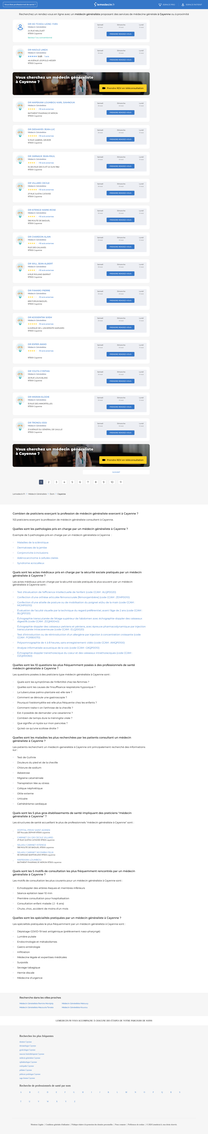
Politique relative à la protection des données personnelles (92, 1125)
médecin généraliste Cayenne (29, 1058)
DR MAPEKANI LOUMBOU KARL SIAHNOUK (51, 102)
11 (121, 482)
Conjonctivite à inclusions (32, 552)
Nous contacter (120, 1125)
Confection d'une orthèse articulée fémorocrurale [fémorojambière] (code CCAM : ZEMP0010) (73, 597)
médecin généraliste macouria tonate (36, 1007)
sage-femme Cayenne (27, 1078)
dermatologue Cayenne (27, 1046)
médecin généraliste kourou (75, 1007)
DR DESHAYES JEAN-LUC (41, 129)
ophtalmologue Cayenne (28, 1062)
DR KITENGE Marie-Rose (42, 210)
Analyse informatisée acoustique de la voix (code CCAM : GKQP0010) (58, 647)
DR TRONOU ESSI (37, 422)
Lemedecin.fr (19, 494)
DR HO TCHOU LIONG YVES (43, 24)
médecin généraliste (37, 494)
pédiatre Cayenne (25, 1070)
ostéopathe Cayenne (26, 1066)
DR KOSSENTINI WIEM (40, 317)
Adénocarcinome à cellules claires (37, 558)
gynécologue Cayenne (27, 1050)
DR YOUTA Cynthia (39, 371)
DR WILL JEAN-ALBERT (40, 263)
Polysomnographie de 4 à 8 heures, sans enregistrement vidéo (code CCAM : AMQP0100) (71, 642)
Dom (52, 494)
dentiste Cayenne (25, 1042)
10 (112, 482)
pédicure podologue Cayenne (29, 1074)
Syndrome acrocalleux (30, 563)
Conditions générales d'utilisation (57, 1125)
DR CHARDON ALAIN (39, 236)
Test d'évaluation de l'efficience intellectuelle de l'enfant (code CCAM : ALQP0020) (66, 592)
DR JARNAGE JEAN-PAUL (41, 156)
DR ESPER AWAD (37, 344)
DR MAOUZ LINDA (38, 49)
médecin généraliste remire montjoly (36, 1003)
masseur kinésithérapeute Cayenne (31, 1054)
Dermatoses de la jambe (32, 547)
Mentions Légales (37, 1125)
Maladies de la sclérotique (33, 542)
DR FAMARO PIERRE (39, 290)
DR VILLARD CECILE (38, 183)
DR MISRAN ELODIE (38, 397)
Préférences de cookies (136, 1125)
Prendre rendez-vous (120, 34)
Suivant (116, 472)
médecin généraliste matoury (75, 1003)
